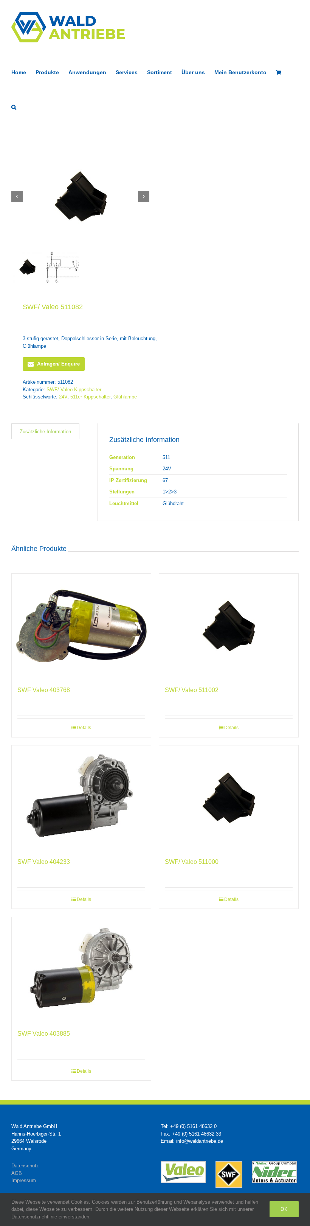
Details (84, 727)
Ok (284, 1209)
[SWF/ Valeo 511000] (228, 797)
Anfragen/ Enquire (58, 364)
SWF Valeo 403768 (43, 690)
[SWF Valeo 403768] (81, 626)
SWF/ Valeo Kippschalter (73, 389)
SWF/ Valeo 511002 (192, 690)
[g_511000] (81, 196)
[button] (13, 106)
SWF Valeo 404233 (43, 862)
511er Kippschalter (90, 397)
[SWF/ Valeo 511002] (228, 626)
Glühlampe (125, 397)
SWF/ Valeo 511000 (192, 862)
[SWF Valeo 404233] (81, 797)
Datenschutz (25, 1165)
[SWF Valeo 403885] (81, 969)
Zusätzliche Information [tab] (45, 431)
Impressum (23, 1180)
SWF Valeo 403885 (43, 1033)
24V (63, 397)
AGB (16, 1173)
